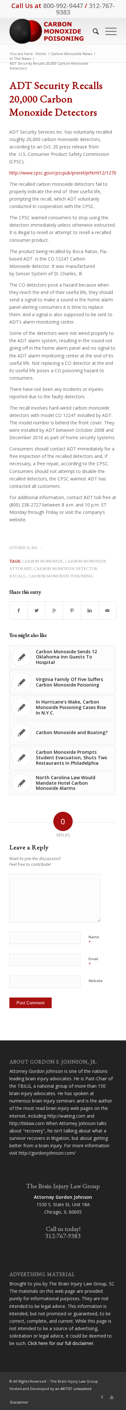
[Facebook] (102, 1397)
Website (96, 980)
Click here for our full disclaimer (60, 1343)
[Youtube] (112, 1397)
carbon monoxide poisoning (60, 576)
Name (94, 939)
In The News (20, 58)
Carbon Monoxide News (71, 53)
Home (41, 53)
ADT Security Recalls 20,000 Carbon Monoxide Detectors (56, 99)
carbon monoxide (42, 561)
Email (93, 961)
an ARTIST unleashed (73, 1388)
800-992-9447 (63, 5)
